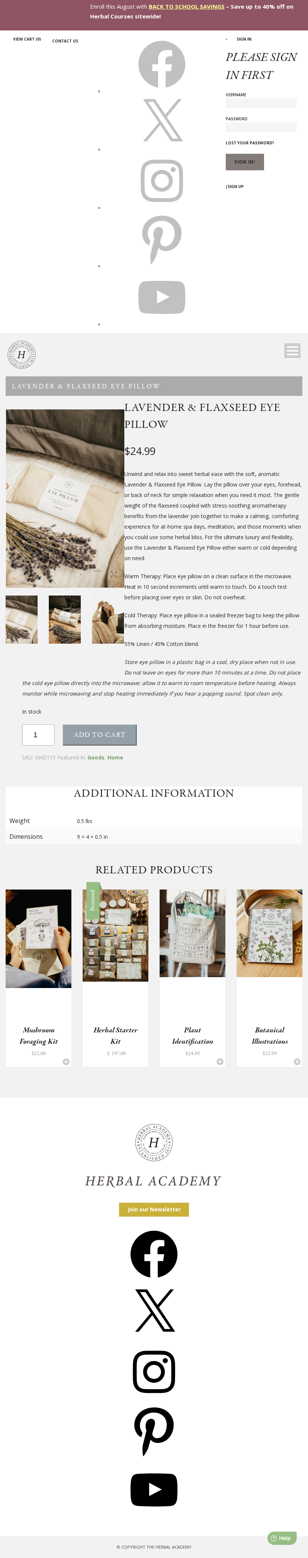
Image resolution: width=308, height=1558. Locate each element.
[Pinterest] (154, 1457)
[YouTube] (154, 1516)
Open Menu (292, 350)
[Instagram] (154, 1398)
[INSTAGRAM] (162, 207)
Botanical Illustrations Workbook (270, 1041)
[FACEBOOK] (162, 91)
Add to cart (100, 735)
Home (115, 757)
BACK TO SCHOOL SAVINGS (187, 6)
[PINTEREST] (162, 265)
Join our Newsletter (154, 1209)
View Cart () (27, 39)
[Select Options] (143, 1061)
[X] (162, 149)
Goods (96, 757)
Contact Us (65, 41)
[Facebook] (154, 1280)
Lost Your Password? (250, 142)
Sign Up (236, 186)
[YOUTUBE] (162, 324)
